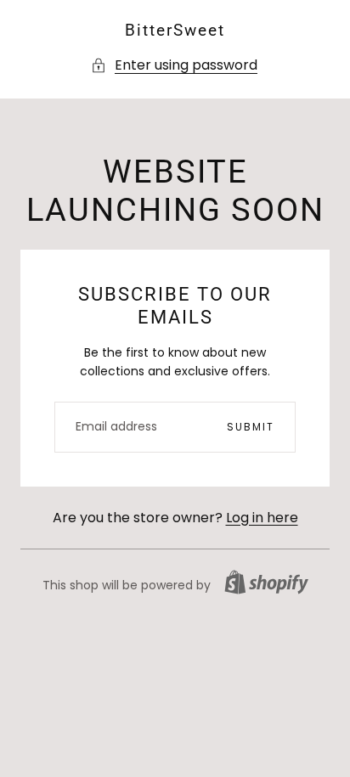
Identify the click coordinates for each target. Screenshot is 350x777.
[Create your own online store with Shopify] (266, 582)
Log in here (262, 517)
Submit (250, 426)
